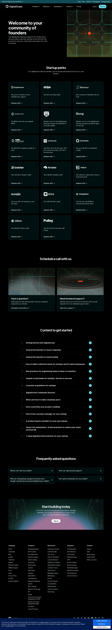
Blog (79, 1)
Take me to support (66, 308)
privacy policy (44, 622)
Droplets (30, 568)
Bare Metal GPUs (33, 554)
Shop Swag (51, 591)
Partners (10, 562)
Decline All (101, 624)
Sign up (102, 6)
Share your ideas (92, 560)
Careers (88, 1)
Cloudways (31, 606)
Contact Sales (105, 1)
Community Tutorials (53, 549)
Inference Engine (33, 557)
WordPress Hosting (72, 570)
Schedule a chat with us (19, 308)
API (29, 591)
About (10, 549)
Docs (83, 1)
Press (10, 570)
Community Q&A (52, 551)
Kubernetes (31, 570)
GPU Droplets (32, 551)
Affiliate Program (13, 568)
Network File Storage (34, 589)
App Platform (31, 575)
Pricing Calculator (53, 581)
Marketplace (51, 575)
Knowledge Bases (33, 549)
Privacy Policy (12, 575)
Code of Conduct (53, 589)
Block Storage (32, 586)
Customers (11, 560)
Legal (10, 573)
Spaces (30, 583)
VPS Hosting (70, 554)
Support (89, 549)
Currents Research (53, 560)
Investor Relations (13, 581)
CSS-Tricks (51, 554)
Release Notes (52, 586)
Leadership (11, 551)
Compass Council (53, 568)
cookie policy (10, 626)
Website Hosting (72, 557)
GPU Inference (71, 551)
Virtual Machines (72, 573)
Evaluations (31, 562)
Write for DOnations (53, 557)
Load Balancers (32, 578)
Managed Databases (34, 581)
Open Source (51, 570)
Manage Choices (102, 627)
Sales (88, 551)
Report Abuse (91, 554)
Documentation (52, 583)
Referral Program (13, 565)
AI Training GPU (71, 549)
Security (10, 578)
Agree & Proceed (102, 621)
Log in (95, 6)
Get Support (96, 1)
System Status (91, 557)
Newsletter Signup (53, 573)
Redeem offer (16, 103)
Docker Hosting (71, 562)
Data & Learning (32, 560)
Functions (31, 573)
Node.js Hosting (71, 565)
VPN (68, 560)
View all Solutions (72, 575)
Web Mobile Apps (72, 568)
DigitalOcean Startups (54, 562)
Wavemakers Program (54, 565)
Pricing (50, 578)
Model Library (32, 565)
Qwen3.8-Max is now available (11, 1)
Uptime (30, 594)
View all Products (33, 609)
